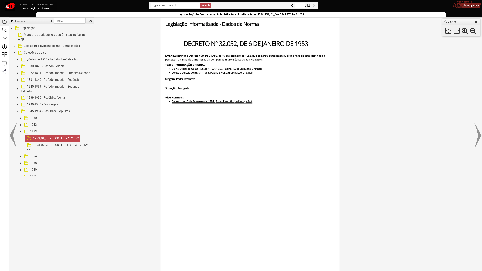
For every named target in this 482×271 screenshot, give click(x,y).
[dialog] (461, 27)
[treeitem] (51, 135)
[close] (476, 22)
